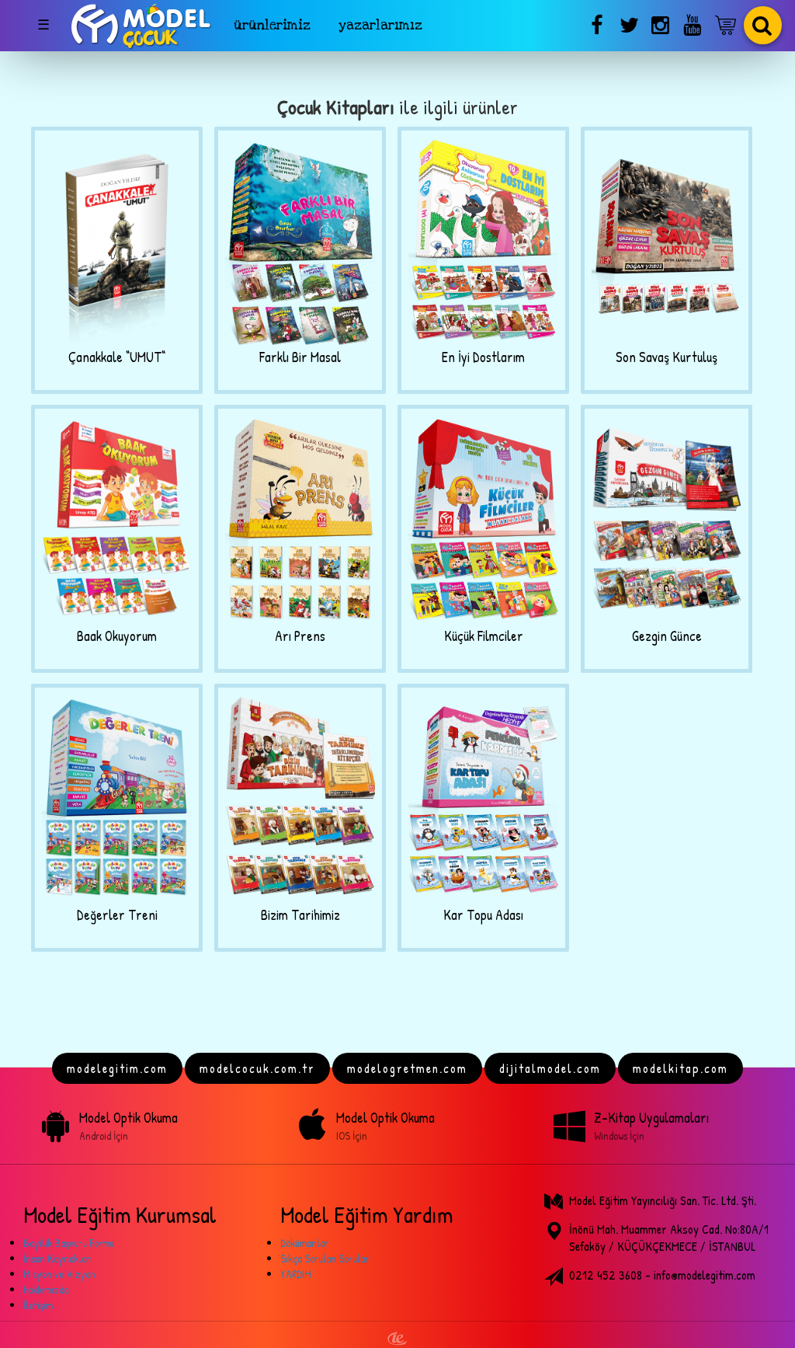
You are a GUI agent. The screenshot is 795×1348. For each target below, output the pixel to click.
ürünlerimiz (272, 25)
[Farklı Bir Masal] (300, 242)
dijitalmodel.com (550, 1068)
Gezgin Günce (667, 636)
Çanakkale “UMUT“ (116, 357)
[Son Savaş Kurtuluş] (666, 242)
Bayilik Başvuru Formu (68, 1242)
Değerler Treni (117, 915)
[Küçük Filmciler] (483, 520)
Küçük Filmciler (483, 636)
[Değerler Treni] (117, 799)
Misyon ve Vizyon (59, 1273)
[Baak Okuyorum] (117, 520)
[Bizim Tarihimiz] (300, 799)
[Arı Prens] (300, 520)
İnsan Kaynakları (57, 1258)
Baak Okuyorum (117, 636)
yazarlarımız (380, 25)
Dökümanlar (304, 1242)
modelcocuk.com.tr (257, 1068)
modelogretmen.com (407, 1068)
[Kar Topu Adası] (483, 799)
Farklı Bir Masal (300, 357)
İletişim (38, 1304)
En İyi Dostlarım (483, 357)
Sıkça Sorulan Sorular (324, 1258)
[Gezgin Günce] (666, 520)
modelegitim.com (117, 1068)
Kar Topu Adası (483, 915)
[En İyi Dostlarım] (483, 242)
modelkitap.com (680, 1068)
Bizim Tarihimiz (300, 915)
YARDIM (295, 1273)
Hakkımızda (45, 1289)
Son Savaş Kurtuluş (666, 357)
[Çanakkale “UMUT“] (117, 242)
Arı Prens (300, 636)
